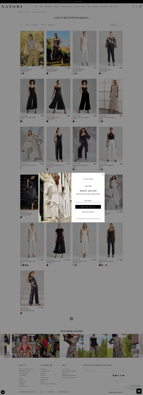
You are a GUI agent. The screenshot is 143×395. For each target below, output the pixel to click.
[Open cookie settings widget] (3, 392)
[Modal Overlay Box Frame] (71, 197)
